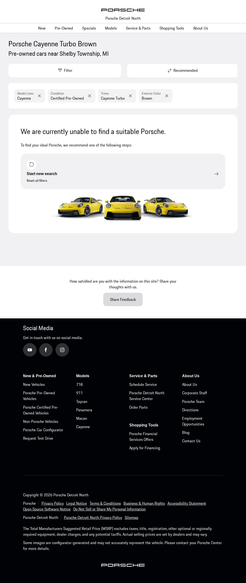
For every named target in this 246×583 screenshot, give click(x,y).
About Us (189, 384)
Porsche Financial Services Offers (143, 436)
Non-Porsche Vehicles (40, 421)
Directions (190, 410)
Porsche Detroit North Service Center (146, 395)
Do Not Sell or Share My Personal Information (109, 509)
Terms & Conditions (105, 503)
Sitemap (131, 517)
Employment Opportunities (193, 421)
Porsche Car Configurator (43, 430)
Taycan (81, 401)
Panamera (84, 410)
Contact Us (191, 441)
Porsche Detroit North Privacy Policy (93, 517)
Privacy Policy (53, 503)
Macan (81, 418)
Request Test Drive (38, 438)
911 (79, 393)
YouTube (36, 349)
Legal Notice (76, 503)
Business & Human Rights (144, 503)
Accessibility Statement (186, 503)
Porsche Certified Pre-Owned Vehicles (41, 410)
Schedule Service (143, 384)
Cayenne (83, 427)
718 (79, 384)
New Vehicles (34, 384)
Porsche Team (193, 401)
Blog (186, 432)
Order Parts (138, 407)
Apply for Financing (144, 448)
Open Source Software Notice (47, 509)
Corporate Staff (194, 393)
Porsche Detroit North (123, 18)
